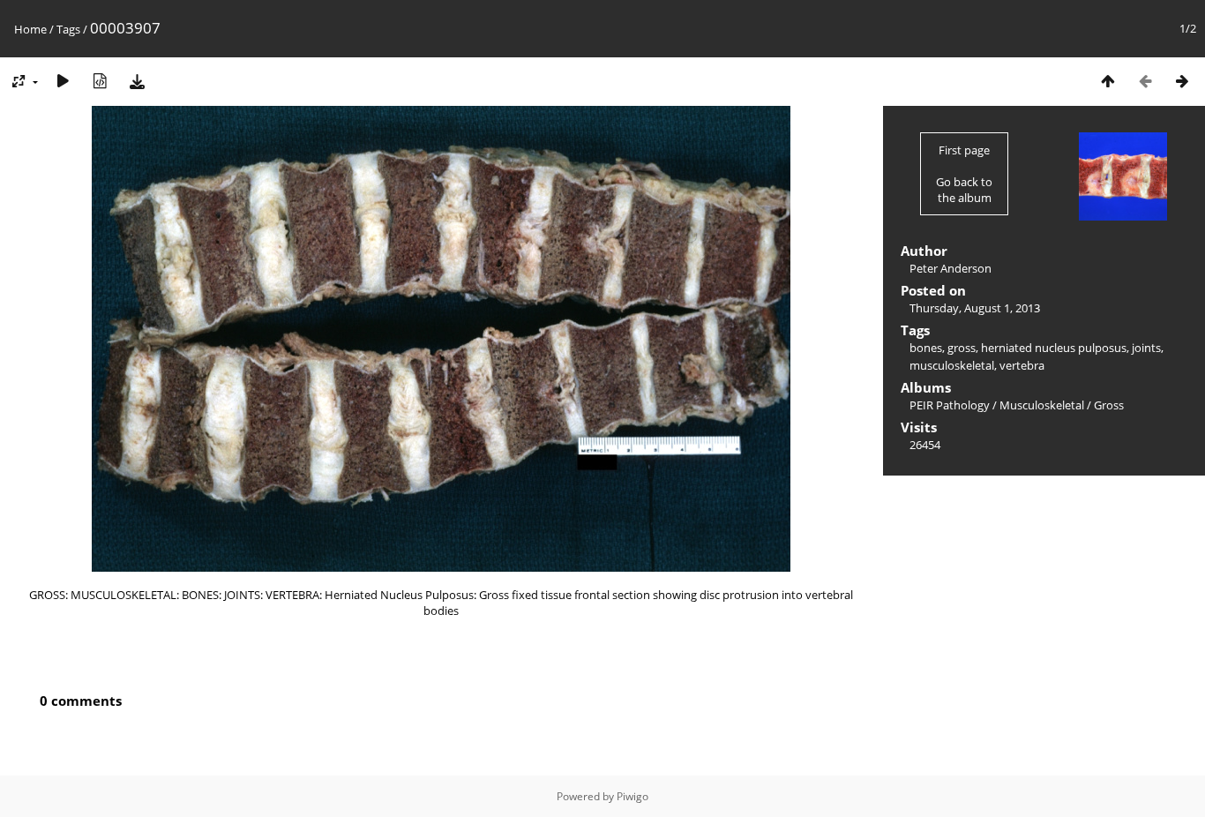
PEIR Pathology (949, 405)
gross (961, 348)
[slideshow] (62, 81)
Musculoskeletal (1041, 405)
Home (30, 29)
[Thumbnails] (1107, 81)
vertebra (1021, 365)
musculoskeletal (951, 365)
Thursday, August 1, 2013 (974, 308)
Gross (1109, 405)
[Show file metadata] (99, 81)
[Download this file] (136, 81)
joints (1146, 348)
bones (925, 348)
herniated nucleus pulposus (1053, 348)
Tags (68, 29)
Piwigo (632, 796)
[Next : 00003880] (1182, 81)
